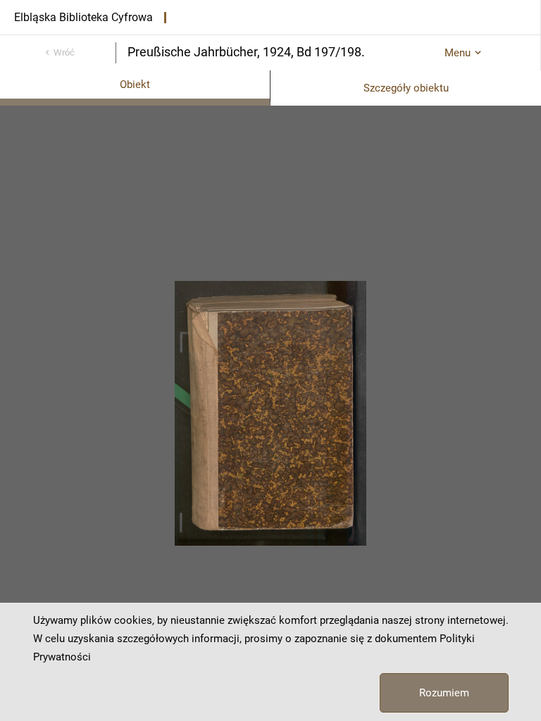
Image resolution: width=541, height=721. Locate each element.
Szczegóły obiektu (406, 88)
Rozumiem (444, 692)
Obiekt (135, 84)
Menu (457, 52)
